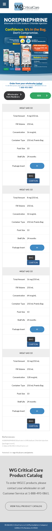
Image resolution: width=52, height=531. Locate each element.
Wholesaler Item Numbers (13, 95)
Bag (31, 176)
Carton (33, 181)
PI (37, 166)
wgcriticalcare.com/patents (23, 452)
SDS (39, 95)
